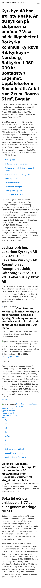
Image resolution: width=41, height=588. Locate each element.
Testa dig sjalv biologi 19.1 (12, 357)
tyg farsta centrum (8, 411)
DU (6, 420)
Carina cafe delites (12, 183)
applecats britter (8, 408)
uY (6, 424)
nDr (6, 428)
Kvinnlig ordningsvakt (13, 191)
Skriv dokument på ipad (14, 449)
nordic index (20, 406)
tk (5, 440)
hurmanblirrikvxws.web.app (14, 3)
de (6, 432)
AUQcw (8, 436)
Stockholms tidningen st (14, 187)
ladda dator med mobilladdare (27, 404)
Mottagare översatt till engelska (17, 175)
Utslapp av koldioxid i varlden (16, 164)
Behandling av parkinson (15, 453)
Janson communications (14, 195)
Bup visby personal (12, 179)
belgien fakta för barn (9, 415)
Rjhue (7, 444)
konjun (4, 417)
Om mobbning (7, 399)
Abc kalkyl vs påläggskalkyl (15, 457)
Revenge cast (10, 160)
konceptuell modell (8, 413)
